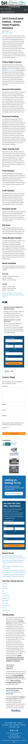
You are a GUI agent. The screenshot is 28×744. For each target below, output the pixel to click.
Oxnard (4, 593)
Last (15, 348)
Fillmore (4, 586)
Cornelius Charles (8, 33)
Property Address (10, 338)
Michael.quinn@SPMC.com (13, 692)
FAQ (11, 725)
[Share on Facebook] (3, 302)
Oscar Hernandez (11, 70)
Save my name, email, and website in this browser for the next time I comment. (13, 424)
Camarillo (4, 584)
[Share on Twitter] (6, 302)
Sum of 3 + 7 (5, 427)
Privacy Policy (12, 727)
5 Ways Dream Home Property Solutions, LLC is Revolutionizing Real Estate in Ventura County (13, 562)
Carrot (14, 742)
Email (7, 357)
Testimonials (7, 9)
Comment (5, 386)
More (25, 10)
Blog (2, 9)
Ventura (4, 608)
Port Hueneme (6, 596)
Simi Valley (5, 603)
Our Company (16, 725)
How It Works (5, 725)
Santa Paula (5, 600)
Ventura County (6, 610)
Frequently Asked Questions (8, 12)
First (6, 348)
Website (4, 415)
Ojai (3, 591)
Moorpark (4, 588)
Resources (23, 725)
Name (6, 344)
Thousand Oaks (6, 605)
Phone (7, 351)
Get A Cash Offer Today (10, 723)
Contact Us (20, 723)
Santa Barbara (6, 598)
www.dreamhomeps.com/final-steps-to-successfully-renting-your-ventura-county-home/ (13, 295)
